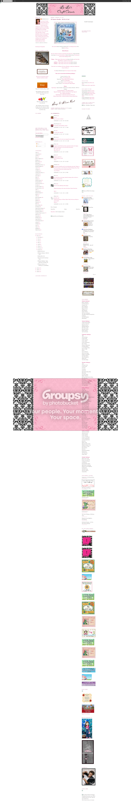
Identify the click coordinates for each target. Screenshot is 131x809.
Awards (36, 155)
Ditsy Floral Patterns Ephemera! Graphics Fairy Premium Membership (88, 217)
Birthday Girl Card (41, 251)
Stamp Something (85, 402)
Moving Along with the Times (87, 377)
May (39, 242)
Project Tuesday (85, 330)
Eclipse (36, 178)
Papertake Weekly (85, 329)
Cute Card (84, 370)
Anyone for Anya (85, 433)
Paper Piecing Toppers (39, 208)
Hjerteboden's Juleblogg (86, 465)
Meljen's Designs (85, 375)
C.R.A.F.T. (84, 367)
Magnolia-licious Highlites (87, 466)
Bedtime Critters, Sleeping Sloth (91, 268)
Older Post (78, 209)
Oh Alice (83, 421)
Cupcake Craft (84, 305)
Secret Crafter (60, 82)
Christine (55, 164)
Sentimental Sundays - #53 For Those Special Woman (87, 523)
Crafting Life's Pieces (39, 172)
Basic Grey (84, 414)
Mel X (55, 183)
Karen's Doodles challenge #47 (62, 46)
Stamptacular (84, 451)
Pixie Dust (84, 379)
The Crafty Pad (84, 453)
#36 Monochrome (85, 497)
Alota (36, 152)
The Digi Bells (84, 92)
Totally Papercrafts (85, 407)
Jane (55, 130)
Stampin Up (37, 217)
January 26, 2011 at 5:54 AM (61, 180)
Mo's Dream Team (86, 235)
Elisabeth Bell (38, 181)
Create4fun (84, 415)
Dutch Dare (84, 373)
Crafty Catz (84, 390)
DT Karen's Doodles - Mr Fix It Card (60, 19)
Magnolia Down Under (86, 443)
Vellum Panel (91, 207)
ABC (83, 335)
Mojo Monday (84, 310)
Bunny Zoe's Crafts (85, 458)
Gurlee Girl (37, 191)
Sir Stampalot (84, 467)
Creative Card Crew (64, 76)
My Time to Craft (85, 327)
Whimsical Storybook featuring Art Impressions (91, 223)
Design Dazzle (86, 244)
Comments (39, 146)
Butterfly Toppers (38, 166)
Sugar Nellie (37, 219)
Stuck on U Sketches (85, 403)
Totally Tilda (84, 454)
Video (36, 226)
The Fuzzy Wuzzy (85, 470)
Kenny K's (84, 441)
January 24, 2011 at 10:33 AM (61, 140)
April (39, 244)
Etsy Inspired (84, 417)
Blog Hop (37, 163)
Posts (38, 143)
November (40, 237)
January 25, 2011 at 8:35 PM (61, 172)
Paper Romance (85, 378)
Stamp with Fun (85, 311)
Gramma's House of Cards (88, 220)
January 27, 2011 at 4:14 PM (61, 193)
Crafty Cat (37, 174)
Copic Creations (59, 83)
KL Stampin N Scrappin (86, 418)
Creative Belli (84, 341)
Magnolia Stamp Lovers (86, 445)
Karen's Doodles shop (70, 55)
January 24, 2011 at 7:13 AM (61, 127)
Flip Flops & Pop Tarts (87, 249)
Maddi (36, 200)
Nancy (55, 144)
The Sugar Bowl (85, 385)
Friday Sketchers (85, 395)
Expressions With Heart (88, 229)
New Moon (37, 206)
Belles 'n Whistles (85, 94)
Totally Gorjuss (85, 427)
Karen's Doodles (38, 197)
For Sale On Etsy (38, 188)
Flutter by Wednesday (86, 345)
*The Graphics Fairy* (87, 214)
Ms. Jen (55, 137)
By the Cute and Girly (86, 459)
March (39, 246)
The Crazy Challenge (86, 313)
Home (36, 194)
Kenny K (37, 199)
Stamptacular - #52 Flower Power (88, 477)
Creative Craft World (86, 437)
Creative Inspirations (86, 93)
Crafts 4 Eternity (85, 435)
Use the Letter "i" (85, 511)
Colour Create (84, 366)
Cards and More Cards (87, 257)
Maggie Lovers (84, 309)
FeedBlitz (42, 137)
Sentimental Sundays (86, 450)
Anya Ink (83, 389)
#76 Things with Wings (86, 488)
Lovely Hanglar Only (86, 347)
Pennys (83, 350)
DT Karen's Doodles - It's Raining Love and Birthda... (43, 264)
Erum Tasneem (56, 123)
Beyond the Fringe (86, 266)
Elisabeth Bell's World (86, 90)
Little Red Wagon (85, 346)
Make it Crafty (84, 349)
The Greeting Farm (38, 220)
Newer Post (53, 209)
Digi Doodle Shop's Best (86, 371)
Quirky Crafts (84, 442)
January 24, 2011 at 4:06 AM (61, 120)
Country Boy (91, 236)
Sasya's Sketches (85, 351)
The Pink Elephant (85, 317)
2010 (38, 268)
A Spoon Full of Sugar (86, 322)
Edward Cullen (38, 180)
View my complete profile (41, 42)
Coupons (37, 169)
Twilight (37, 223)
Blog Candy (37, 161)
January (39, 249)
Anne (55, 155)
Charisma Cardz (85, 365)
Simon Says (59, 79)
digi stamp (37, 175)
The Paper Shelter (85, 355)
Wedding (37, 228)
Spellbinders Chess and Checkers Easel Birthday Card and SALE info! (88, 231)
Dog (36, 177)
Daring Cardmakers (85, 391)
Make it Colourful (85, 419)
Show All (94, 274)
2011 (38, 235)
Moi (36, 203)
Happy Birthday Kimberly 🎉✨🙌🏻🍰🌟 (91, 251)
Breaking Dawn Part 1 (39, 164)
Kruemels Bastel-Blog (87, 197)
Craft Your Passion (85, 303)
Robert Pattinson (38, 209)
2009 (38, 269)
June (39, 240)
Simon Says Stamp (85, 353)
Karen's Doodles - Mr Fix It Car (62, 87)
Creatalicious (84, 462)
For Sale (36, 185)
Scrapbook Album (38, 211)
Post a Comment (54, 207)
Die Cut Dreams (85, 306)
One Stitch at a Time (85, 446)
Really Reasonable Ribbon (87, 381)
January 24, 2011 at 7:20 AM (61, 134)
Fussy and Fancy (85, 394)
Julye (55, 175)
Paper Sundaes (84, 447)
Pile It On (83, 449)
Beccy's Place (86, 206)
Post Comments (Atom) (60, 211)
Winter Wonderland (85, 409)
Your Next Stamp (85, 359)
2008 (38, 271)
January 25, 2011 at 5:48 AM (61, 161)
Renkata (55, 115)
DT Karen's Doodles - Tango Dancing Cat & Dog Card (43, 261)
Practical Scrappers (85, 399)
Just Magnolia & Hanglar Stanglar (88, 397)
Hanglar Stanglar (38, 192)
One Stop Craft (84, 422)
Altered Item (37, 154)
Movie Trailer (38, 205)
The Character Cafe (85, 405)
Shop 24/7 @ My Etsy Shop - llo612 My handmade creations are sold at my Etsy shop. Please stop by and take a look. (42, 91)
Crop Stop (84, 369)
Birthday (37, 160)
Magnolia (37, 202)
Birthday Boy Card (41, 256)
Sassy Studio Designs (86, 382)
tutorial (36, 222)
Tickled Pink (84, 471)
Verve (36, 225)
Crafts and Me (84, 338)
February (39, 247)
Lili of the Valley (85, 374)
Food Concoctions (38, 183)
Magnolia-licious (85, 325)
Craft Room (37, 171)
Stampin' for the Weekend (86, 401)
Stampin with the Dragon (86, 383)
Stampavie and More (86, 354)
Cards (36, 167)
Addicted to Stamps (85, 431)
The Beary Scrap (85, 469)
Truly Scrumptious (85, 357)
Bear (36, 157)
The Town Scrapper (85, 406)
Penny (61, 77)
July (39, 239)
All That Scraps (85, 337)
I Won (36, 195)
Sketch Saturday (85, 425)
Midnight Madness (85, 326)
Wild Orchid (84, 318)
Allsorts (62, 80)
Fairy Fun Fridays (85, 393)
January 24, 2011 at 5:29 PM (61, 151)
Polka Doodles (84, 398)
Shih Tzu (37, 214)
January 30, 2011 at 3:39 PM (61, 204)
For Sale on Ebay (38, 186)
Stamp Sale (37, 216)
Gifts (36, 189)
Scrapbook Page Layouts (40, 212)
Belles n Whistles (38, 158)
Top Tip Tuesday (85, 331)
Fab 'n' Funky (84, 343)
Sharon (55, 196)
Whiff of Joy (37, 230)
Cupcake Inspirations (86, 439)
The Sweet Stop (85, 426)
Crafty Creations (85, 339)
